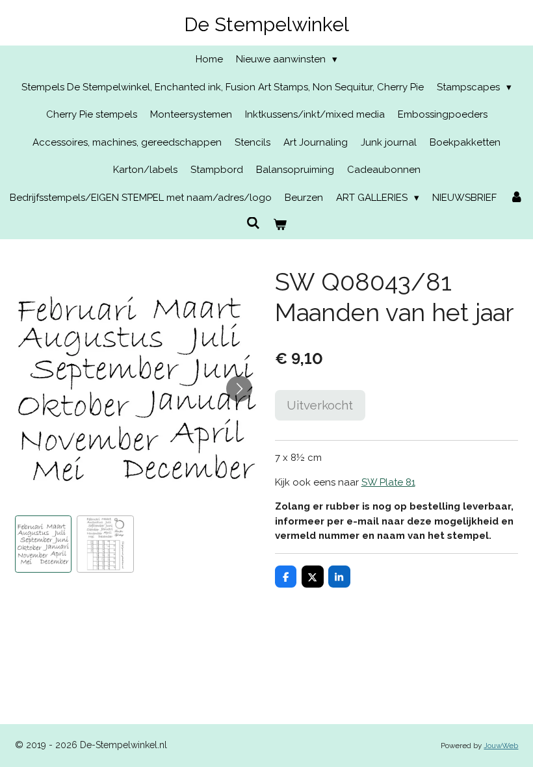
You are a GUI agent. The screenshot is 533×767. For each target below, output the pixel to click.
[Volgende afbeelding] (239, 389)
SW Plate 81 (388, 482)
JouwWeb (501, 745)
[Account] (516, 198)
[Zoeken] (253, 223)
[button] (43, 544)
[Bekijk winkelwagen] (279, 225)
